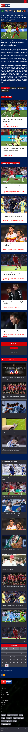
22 (25, 659)
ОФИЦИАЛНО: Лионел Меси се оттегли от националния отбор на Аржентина (12, 450)
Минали (22, 347)
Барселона (13, 88)
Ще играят (14, 347)
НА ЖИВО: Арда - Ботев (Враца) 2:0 (10, 414)
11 (10, 656)
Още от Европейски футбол (10, 163)
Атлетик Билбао (21, 88)
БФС (3, 721)
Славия (21, 715)
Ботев (14, 721)
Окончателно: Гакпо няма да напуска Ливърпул (13, 641)
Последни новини (9, 461)
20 (17, 659)
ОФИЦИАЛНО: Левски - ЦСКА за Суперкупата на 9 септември (13, 378)
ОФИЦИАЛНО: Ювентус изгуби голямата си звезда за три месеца (12, 606)
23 (3, 662)
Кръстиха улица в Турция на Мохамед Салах (13, 623)
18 (10, 659)
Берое (3, 718)
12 (14, 656)
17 (6, 659)
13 (17, 656)
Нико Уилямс (5, 90)
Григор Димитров (6, 724)
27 (17, 662)
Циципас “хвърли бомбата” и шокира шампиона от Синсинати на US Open (11, 514)
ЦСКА (8, 715)
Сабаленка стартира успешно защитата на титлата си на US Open (12, 550)
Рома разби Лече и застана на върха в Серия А (13, 532)
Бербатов (9, 718)
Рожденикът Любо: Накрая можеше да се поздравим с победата (12, 568)
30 (3, 665)
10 (6, 656)
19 (14, 659)
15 (25, 656)
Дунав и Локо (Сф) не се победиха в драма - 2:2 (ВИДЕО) (13, 397)
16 (3, 659)
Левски (3, 715)
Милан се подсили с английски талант (11, 496)
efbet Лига (20, 718)
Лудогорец (14, 715)
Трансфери (8, 721)
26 (14, 662)
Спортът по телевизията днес (9, 432)
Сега (6, 347)
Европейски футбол (6, 20)
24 (6, 662)
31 (6, 665)
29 (25, 662)
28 (21, 662)
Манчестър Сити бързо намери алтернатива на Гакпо (13, 478)
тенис (14, 718)
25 (10, 662)
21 (21, 659)
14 (21, 656)
